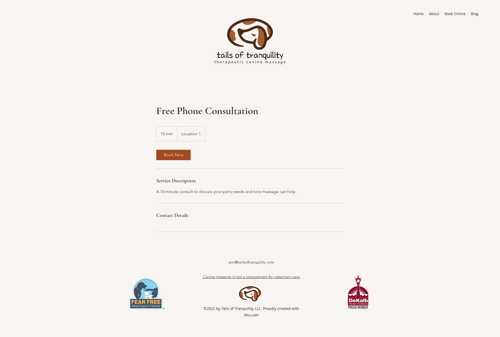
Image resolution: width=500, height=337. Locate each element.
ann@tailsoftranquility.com (251, 262)
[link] (173, 155)
